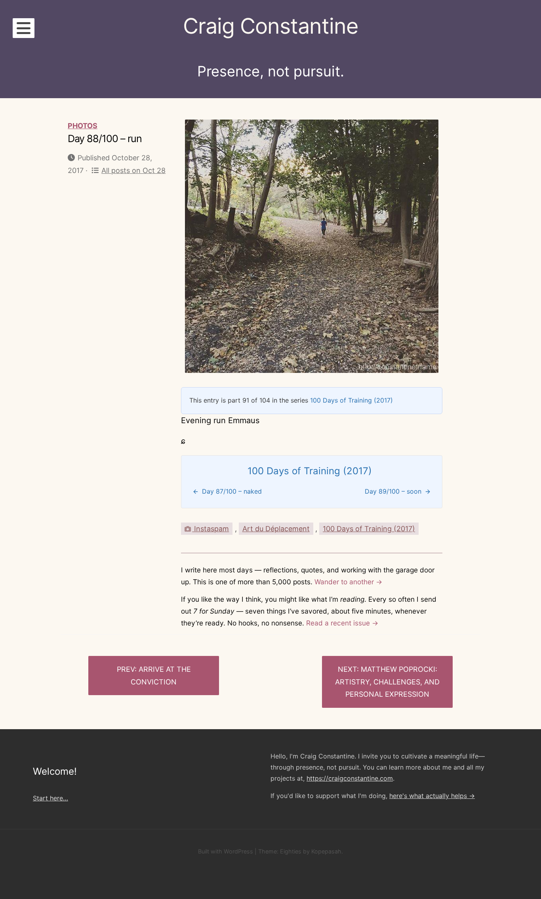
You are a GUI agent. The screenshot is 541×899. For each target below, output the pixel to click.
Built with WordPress (225, 851)
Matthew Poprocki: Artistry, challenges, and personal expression (387, 681)
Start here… (50, 798)
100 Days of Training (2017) (351, 400)
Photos (82, 126)
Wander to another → (348, 582)
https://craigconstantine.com (350, 778)
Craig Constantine (270, 26)
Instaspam (210, 529)
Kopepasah (326, 851)
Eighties (290, 851)
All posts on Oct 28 (133, 170)
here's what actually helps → (432, 796)
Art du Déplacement (276, 529)
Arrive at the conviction (161, 675)
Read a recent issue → (342, 623)
